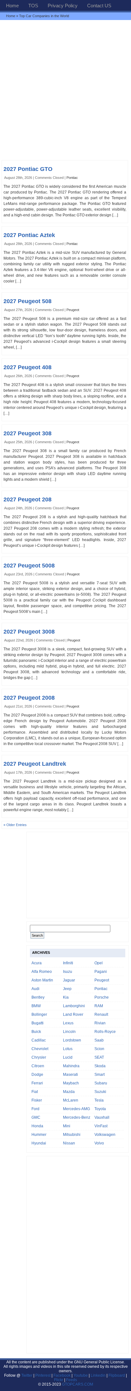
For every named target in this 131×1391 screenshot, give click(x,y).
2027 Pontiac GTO (27, 169)
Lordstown (72, 1040)
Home (12, 5)
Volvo (99, 1143)
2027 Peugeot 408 (27, 367)
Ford (35, 1109)
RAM (98, 1006)
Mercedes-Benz (76, 1117)
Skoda (100, 1066)
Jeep (67, 989)
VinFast (100, 1126)
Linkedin (98, 1375)
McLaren (70, 1100)
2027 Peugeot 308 (27, 433)
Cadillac (38, 1040)
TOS (33, 5)
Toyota (100, 1109)
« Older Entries (15, 825)
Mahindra (71, 1066)
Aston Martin (42, 980)
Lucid (67, 1057)
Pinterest (43, 1375)
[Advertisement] (65, 89)
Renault (101, 1014)
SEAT (99, 1057)
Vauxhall (101, 1117)
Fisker (36, 1100)
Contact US (99, 5)
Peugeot (72, 310)
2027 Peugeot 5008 (29, 565)
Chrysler (38, 1057)
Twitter (27, 1375)
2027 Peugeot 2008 (29, 698)
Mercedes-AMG (76, 1109)
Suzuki (100, 1091)
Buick (36, 1031)
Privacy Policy (63, 5)
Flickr (58, 1380)
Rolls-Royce (105, 1031)
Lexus (68, 1023)
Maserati (70, 1074)
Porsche (101, 997)
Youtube (80, 1375)
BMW (36, 1006)
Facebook (62, 1375)
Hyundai (38, 1143)
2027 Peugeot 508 (27, 301)
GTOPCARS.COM (77, 1384)
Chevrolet (39, 1049)
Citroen (37, 1066)
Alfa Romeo (41, 971)
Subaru (100, 1083)
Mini (66, 1126)
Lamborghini (74, 1006)
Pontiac (72, 178)
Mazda (69, 1091)
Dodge (37, 1074)
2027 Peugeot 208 (27, 499)
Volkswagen (104, 1134)
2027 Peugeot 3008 (29, 631)
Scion (99, 1049)
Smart (99, 1074)
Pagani (100, 971)
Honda (37, 1126)
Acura (36, 963)
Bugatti (37, 1023)
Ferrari (37, 1083)
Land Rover (73, 1014)
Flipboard (116, 1375)
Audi (35, 989)
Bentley (38, 997)
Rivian (100, 1023)
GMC (35, 1117)
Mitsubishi (71, 1134)
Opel (98, 963)
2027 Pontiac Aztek (29, 235)
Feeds (71, 1380)
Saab (99, 1040)
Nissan (69, 1143)
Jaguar (69, 980)
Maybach (71, 1083)
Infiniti (68, 963)
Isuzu (67, 971)
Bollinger (39, 1014)
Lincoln (69, 1031)
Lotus (67, 1049)
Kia (66, 997)
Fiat (34, 1091)
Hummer (38, 1134)
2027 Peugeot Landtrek (34, 764)
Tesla (99, 1100)
